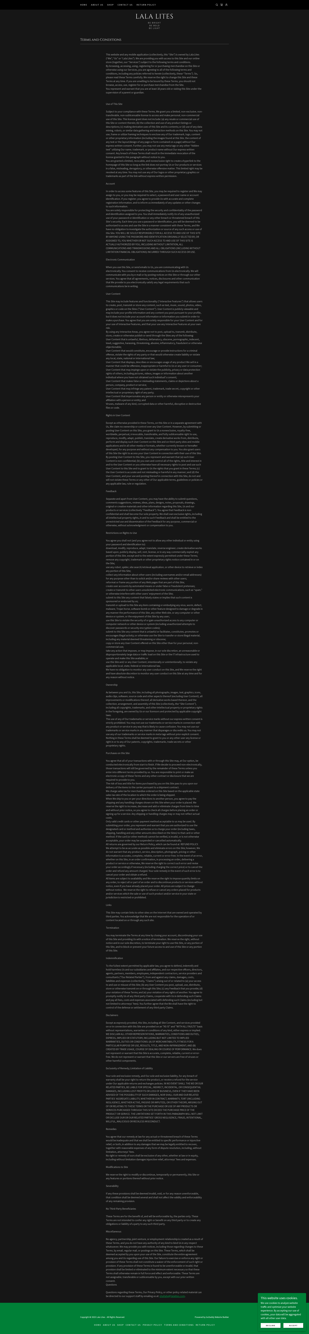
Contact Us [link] (125, 4)
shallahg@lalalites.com (172, 1296)
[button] (226, 4)
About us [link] (97, 4)
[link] (221, 4)
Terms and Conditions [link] (179, 1325)
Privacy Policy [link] (152, 1325)
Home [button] (97, 1325)
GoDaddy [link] (210, 1317)
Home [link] (83, 4)
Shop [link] (110, 4)
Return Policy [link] (146, 4)
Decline (270, 1325)
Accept (293, 1325)
